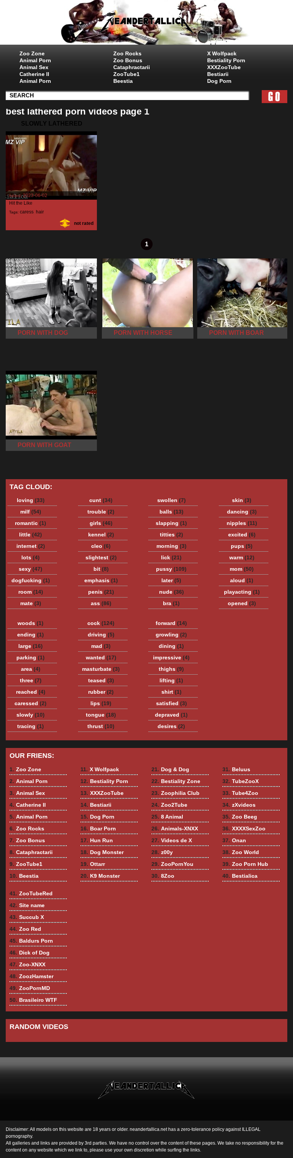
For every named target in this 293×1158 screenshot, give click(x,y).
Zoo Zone (32, 53)
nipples (242, 523)
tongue (101, 715)
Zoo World (240, 852)
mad (101, 646)
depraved (171, 715)
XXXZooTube (224, 67)
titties (171, 534)
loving (31, 500)
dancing (242, 512)
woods (30, 623)
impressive (171, 657)
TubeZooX (240, 781)
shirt (171, 692)
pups (242, 546)
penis (101, 592)
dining (171, 646)
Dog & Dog (170, 769)
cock (100, 623)
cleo (101, 546)
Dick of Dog (30, 953)
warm (241, 557)
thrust (100, 726)
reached (30, 692)
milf (30, 512)
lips (100, 703)
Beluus (236, 769)
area (30, 669)
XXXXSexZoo (244, 828)
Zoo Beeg (239, 817)
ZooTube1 (126, 74)
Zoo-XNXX (27, 964)
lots (30, 557)
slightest (101, 557)
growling (171, 634)
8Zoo (162, 876)
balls (171, 512)
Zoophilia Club (175, 793)
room (30, 592)
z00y (162, 852)
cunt (101, 500)
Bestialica (240, 876)
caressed (30, 703)
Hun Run (96, 840)
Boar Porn (98, 828)
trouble (100, 512)
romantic (30, 523)
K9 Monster (100, 876)
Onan (234, 840)
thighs (171, 669)
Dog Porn (219, 81)
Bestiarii (218, 74)
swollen (171, 500)
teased (101, 680)
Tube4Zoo (240, 793)
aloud (241, 580)
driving (101, 634)
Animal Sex (33, 67)
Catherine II (34, 74)
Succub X (27, 917)
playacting (242, 592)
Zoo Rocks (127, 53)
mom (242, 569)
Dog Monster (102, 852)
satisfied (171, 703)
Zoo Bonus (127, 60)
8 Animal (167, 817)
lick (171, 557)
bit (101, 569)
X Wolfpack (222, 53)
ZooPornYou (172, 864)
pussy (171, 569)
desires (171, 726)
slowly (30, 715)
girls (101, 523)
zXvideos (239, 805)
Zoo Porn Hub (245, 864)
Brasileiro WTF (33, 1000)
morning (171, 546)
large (30, 646)
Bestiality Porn (226, 60)
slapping (171, 523)
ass (101, 603)
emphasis (101, 580)
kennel (101, 534)
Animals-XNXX (174, 828)
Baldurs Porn (31, 941)
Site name (27, 905)
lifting (171, 680)
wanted (101, 657)
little (30, 534)
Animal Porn (35, 60)
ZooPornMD (30, 988)
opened (242, 603)
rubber (101, 692)
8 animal (146, 24)
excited (242, 534)
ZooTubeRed (31, 893)
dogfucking (30, 580)
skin (241, 500)
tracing (30, 726)
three (31, 680)
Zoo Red (25, 929)
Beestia (123, 81)
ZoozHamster (31, 976)
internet (30, 546)
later (171, 580)
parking (30, 657)
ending (30, 634)
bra (171, 603)
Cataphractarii (131, 67)
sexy (30, 569)
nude (171, 592)
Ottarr (92, 864)
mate (30, 603)
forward (171, 623)
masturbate (101, 669)
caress (27, 212)
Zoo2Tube (169, 805)
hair (39, 212)
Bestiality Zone (175, 781)
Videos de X (171, 840)
